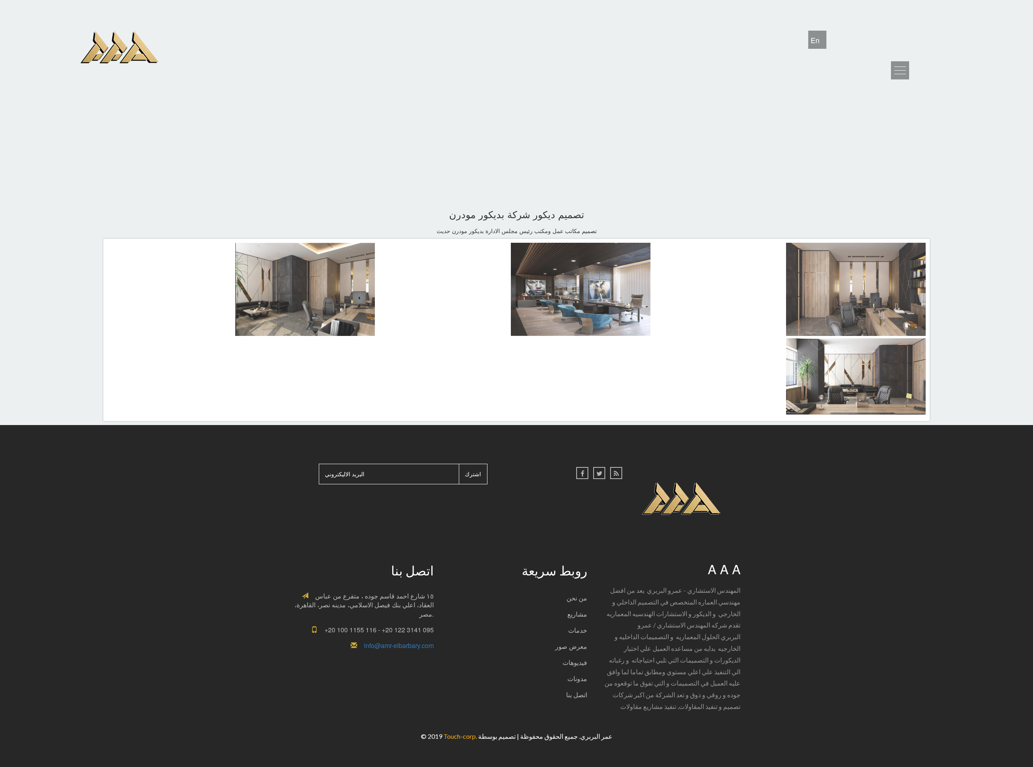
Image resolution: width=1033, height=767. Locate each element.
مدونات (577, 678)
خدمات (577, 630)
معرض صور (571, 646)
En (815, 40)
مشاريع (577, 614)
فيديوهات (575, 662)
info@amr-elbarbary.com (399, 645)
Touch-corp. (460, 736)
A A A (724, 568)
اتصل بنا (576, 694)
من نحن (577, 597)
